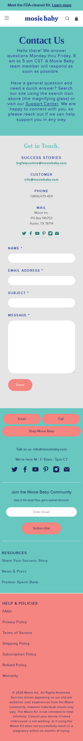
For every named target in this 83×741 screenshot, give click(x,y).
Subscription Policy (19, 654)
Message (19, 315)
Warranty (10, 675)
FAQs (7, 611)
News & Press (14, 571)
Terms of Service (17, 632)
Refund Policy (15, 665)
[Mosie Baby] (41, 18)
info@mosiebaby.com (42, 180)
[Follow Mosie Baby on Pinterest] (44, 235)
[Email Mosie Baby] (57, 235)
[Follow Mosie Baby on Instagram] (50, 235)
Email (22, 419)
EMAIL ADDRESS (25, 270)
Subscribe (41, 528)
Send (20, 385)
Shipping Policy (16, 643)
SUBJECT (18, 293)
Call (61, 419)
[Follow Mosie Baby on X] (24, 235)
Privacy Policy (15, 622)
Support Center (42, 104)
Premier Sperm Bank (20, 582)
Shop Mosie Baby (41, 431)
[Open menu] (4, 19)
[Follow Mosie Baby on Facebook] (30, 235)
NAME (15, 248)
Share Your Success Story (25, 560)
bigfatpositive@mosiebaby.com (41, 163)
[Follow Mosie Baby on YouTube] (37, 235)
